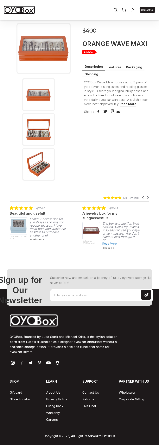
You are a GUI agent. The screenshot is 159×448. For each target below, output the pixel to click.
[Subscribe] (146, 295)
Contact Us (147, 10)
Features (114, 67)
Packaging (134, 67)
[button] (143, 197)
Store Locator (20, 399)
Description (94, 67)
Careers (52, 419)
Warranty (53, 413)
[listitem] (39, 224)
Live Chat (89, 406)
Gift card (16, 392)
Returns (88, 399)
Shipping (91, 74)
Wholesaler (127, 392)
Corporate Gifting (131, 399)
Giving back (54, 406)
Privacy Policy (56, 399)
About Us (53, 392)
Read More (128, 104)
